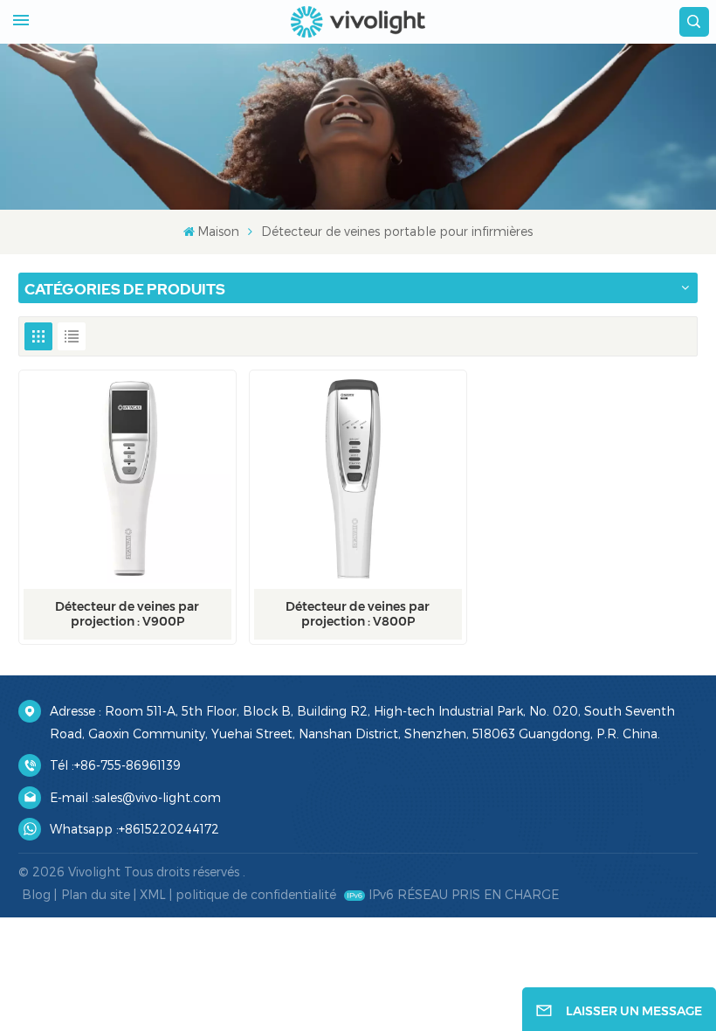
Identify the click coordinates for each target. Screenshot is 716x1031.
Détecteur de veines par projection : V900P (127, 614)
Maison (218, 231)
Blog (36, 894)
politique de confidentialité (256, 894)
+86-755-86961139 (127, 765)
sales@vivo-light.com (157, 797)
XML (153, 894)
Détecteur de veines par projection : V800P (358, 614)
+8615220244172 (169, 828)
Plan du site (95, 894)
